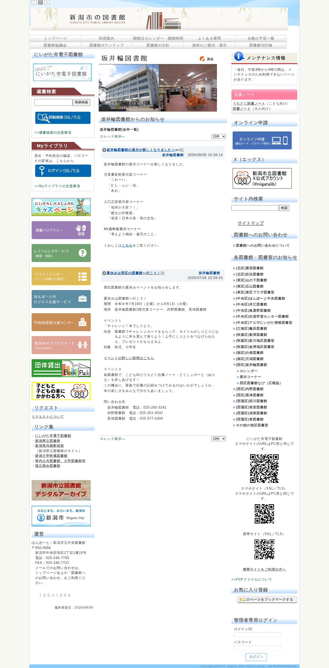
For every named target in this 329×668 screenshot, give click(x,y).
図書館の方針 (158, 45)
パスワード (243, 642)
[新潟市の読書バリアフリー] (61, 238)
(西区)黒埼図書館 (250, 395)
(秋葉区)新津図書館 (251, 335)
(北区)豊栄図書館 (250, 268)
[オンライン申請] (262, 148)
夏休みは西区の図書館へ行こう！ (134, 273)
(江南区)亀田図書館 (251, 328)
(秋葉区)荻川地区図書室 (255, 340)
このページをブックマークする (268, 599)
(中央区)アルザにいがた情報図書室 (264, 322)
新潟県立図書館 (47, 441)
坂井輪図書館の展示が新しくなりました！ (141, 150)
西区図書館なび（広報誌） (261, 383)
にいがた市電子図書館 (53, 436)
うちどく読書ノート (249, 103)
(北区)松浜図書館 (250, 274)
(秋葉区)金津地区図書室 (255, 347)
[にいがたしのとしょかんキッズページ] (61, 215)
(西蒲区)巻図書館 (250, 419)
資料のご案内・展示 (209, 45)
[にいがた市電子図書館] (62, 80)
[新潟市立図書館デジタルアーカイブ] (61, 499)
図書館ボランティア (106, 45)
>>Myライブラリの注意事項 (57, 186)
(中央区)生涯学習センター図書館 (262, 316)
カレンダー (249, 371)
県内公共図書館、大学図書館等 (60, 461)
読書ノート (242, 109)
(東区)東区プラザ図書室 (255, 292)
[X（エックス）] (262, 187)
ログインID (243, 629)
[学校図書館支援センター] (61, 330)
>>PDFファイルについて (251, 579)
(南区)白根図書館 (250, 353)
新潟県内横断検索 (49, 446)
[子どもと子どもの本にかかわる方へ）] (61, 399)
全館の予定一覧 (261, 38)
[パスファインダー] (61, 284)
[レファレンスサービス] (61, 261)
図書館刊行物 (260, 45)
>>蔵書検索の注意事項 (52, 132)
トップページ (55, 38)
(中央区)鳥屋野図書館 (253, 310)
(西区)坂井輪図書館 (251, 365)
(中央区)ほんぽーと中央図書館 (260, 298)
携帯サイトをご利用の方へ (264, 569)
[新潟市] (61, 515)
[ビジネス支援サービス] (61, 307)
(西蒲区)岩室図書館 (251, 407)
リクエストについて (48, 417)
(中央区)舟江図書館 (251, 304)
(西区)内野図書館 (250, 389)
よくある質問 (209, 38)
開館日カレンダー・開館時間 (158, 38)
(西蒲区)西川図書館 (251, 401)
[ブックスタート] (61, 353)
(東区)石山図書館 (250, 286)
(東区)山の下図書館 (251, 280)
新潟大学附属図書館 (51, 456)
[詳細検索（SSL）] (63, 124)
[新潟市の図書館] (159, 29)
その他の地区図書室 (252, 425)
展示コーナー (250, 377)
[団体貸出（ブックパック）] (61, 376)
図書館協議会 (55, 45)
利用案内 (106, 38)
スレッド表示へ (112, 136)
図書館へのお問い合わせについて (263, 245)
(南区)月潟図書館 (250, 359)
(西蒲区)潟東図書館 (251, 413)
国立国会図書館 (47, 466)
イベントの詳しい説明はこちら (129, 358)
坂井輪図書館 (173, 155)
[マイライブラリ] (63, 177)
